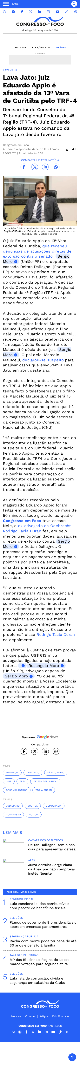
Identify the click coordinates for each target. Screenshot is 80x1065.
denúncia (12, 772)
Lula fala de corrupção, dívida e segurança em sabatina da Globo (37, 980)
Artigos (43, 1016)
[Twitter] (30, 12)
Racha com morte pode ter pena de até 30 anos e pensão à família (43, 943)
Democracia (53, 805)
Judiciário (13, 805)
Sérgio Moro (55, 772)
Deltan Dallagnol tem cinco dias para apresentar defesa (52, 847)
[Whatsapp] (4, 12)
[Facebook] (22, 12)
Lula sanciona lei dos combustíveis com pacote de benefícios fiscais (39, 906)
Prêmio (61, 47)
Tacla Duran (44, 790)
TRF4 (22, 781)
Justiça (33, 805)
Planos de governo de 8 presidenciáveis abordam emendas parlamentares (43, 924)
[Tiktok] (66, 12)
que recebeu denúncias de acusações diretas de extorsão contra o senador (37, 251)
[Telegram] (13, 12)
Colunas (30, 1016)
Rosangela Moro (44, 665)
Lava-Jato (33, 772)
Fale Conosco (60, 1016)
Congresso (13, 814)
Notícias (20, 47)
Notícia (33, 814)
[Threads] (75, 12)
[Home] (40, 21)
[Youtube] (57, 12)
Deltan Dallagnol (45, 781)
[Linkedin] (39, 12)
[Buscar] (74, 4)
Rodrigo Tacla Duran (56, 634)
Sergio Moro (16, 676)
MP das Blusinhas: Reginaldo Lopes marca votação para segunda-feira (39, 962)
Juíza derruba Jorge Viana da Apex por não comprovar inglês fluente (51, 869)
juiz (8, 781)
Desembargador (16, 790)
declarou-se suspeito (43, 360)
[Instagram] (48, 12)
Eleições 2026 (41, 47)
